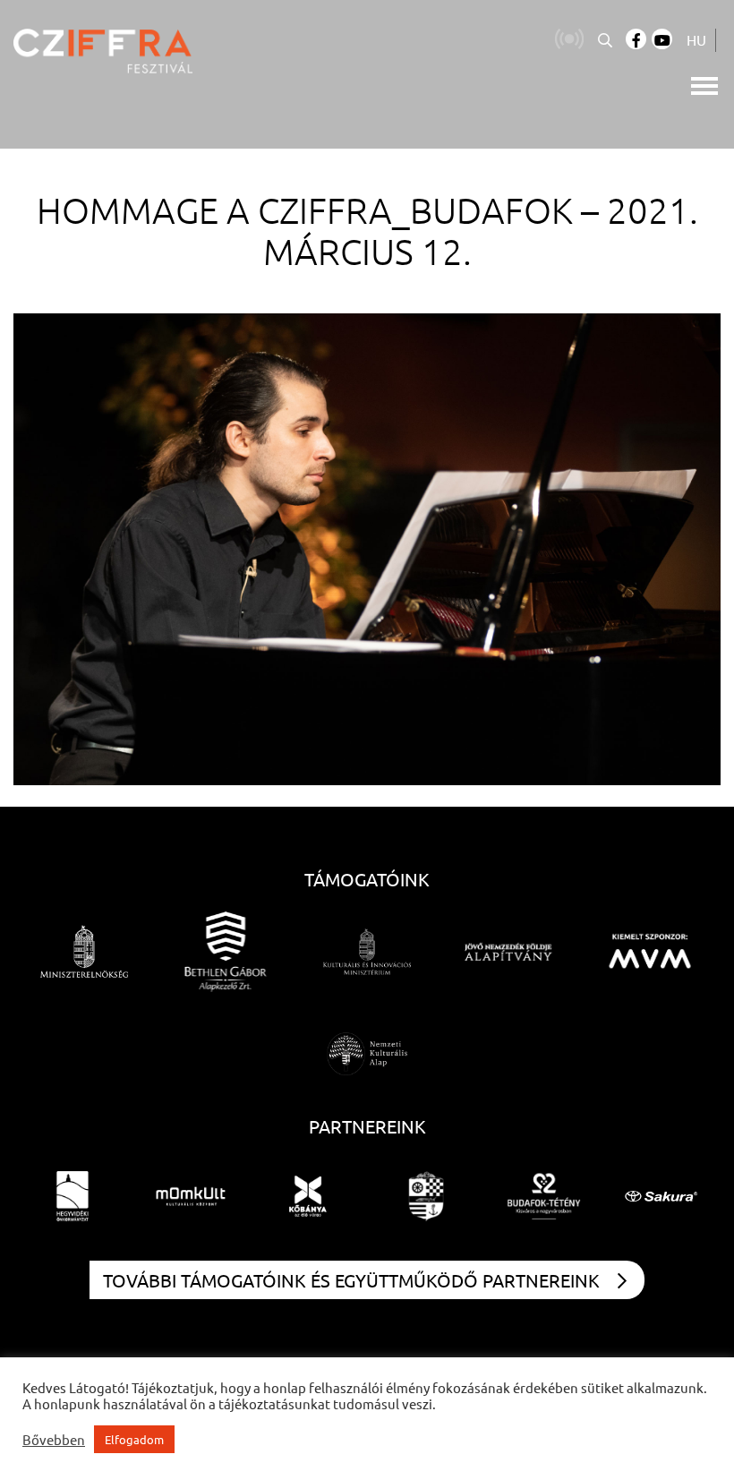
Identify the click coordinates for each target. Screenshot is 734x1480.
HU (696, 39)
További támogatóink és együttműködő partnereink (351, 1280)
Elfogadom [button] (134, 1439)
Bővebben (53, 1440)
